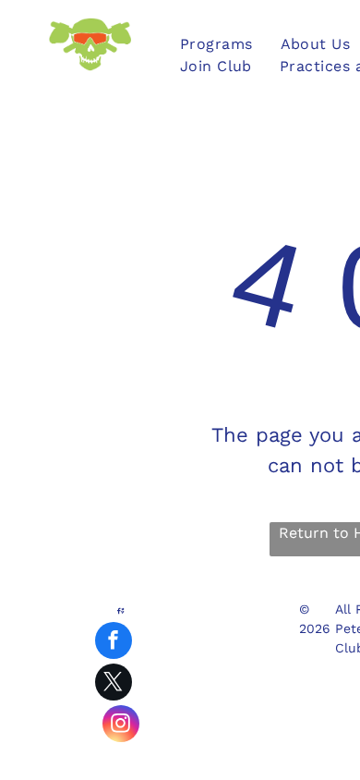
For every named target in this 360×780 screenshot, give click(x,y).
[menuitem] (216, 44)
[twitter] (113, 684)
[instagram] (120, 726)
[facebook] (113, 643)
